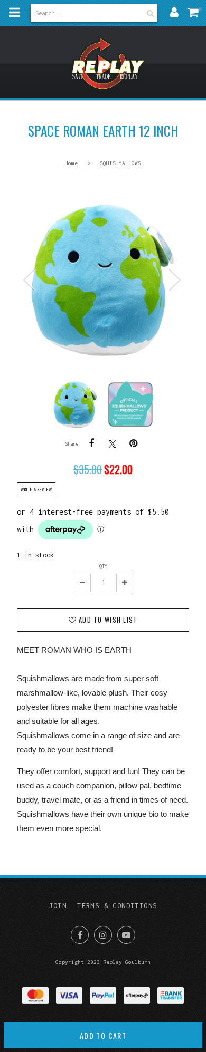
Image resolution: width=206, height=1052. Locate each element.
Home (71, 163)
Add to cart (103, 1035)
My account (174, 12)
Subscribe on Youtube (126, 935)
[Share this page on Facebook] (91, 443)
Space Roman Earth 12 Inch (103, 280)
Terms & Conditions (117, 906)
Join (58, 906)
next (173, 280)
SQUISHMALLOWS (120, 163)
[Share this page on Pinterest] (134, 443)
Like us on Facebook (80, 935)
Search (149, 13)
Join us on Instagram (103, 935)
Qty (103, 566)
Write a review (36, 489)
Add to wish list (107, 620)
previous (33, 280)
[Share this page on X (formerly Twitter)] (112, 444)
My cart (195, 12)
